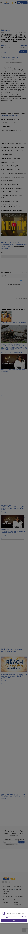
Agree (14, 920)
